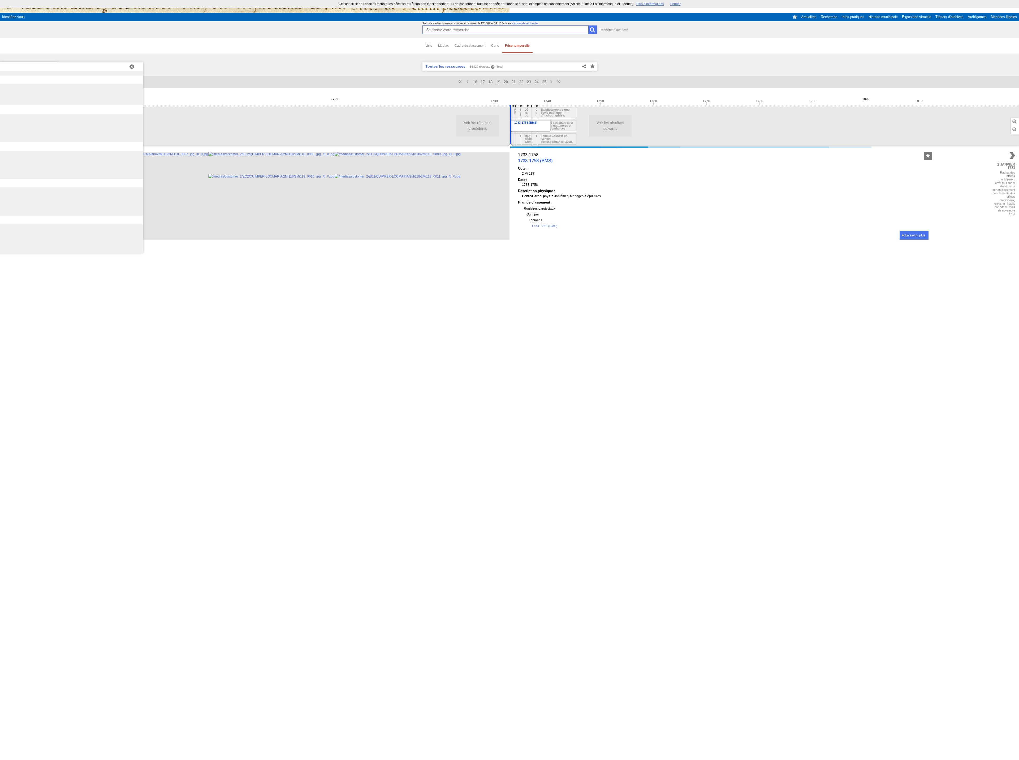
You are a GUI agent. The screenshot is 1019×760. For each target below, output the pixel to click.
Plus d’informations (650, 4)
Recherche (829, 17)
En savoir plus (914, 235)
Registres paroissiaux (539, 208)
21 (513, 82)
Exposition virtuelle (916, 17)
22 (521, 82)
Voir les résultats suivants (610, 125)
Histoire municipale (883, 17)
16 (475, 82)
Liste (428, 46)
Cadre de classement (470, 46)
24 (536, 82)
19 (498, 82)
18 (490, 82)
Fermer (675, 4)
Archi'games (977, 17)
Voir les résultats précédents (477, 125)
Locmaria (535, 220)
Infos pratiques (852, 17)
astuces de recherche (525, 23)
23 (529, 82)
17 (483, 82)
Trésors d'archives (949, 17)
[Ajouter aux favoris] (592, 66)
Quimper (532, 214)
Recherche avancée (614, 30)
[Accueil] (795, 17)
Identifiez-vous (13, 17)
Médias (443, 46)
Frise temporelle (517, 46)
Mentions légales (1004, 17)
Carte (495, 46)
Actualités (809, 17)
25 (544, 82)
